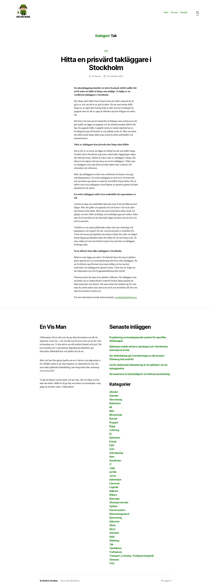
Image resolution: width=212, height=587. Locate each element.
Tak (106, 51)
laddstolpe (115, 479)
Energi (112, 441)
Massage (114, 498)
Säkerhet (114, 521)
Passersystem (117, 510)
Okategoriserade (118, 502)
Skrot (112, 529)
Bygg (112, 426)
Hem (166, 12)
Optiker (113, 506)
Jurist (112, 475)
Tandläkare (115, 548)
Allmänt (113, 392)
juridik (112, 472)
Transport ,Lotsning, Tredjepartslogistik (131, 555)
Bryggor (113, 422)
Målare (113, 494)
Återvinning (115, 399)
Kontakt (184, 12)
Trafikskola (115, 552)
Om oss (174, 12)
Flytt (111, 445)
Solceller (114, 533)
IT (110, 464)
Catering (114, 430)
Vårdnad (114, 559)
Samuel (97, 76)
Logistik (113, 487)
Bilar (111, 411)
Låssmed (114, 483)
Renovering (115, 517)
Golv (111, 449)
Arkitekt (113, 395)
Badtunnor (115, 403)
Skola (112, 525)
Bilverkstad (115, 414)
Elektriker (114, 437)
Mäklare (113, 491)
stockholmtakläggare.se (126, 297)
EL (110, 433)
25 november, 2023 (115, 76)
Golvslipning (116, 453)
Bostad (113, 418)
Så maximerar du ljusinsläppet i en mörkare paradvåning (139, 374)
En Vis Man (52, 581)
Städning (114, 540)
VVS (111, 563)
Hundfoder (115, 460)
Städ (112, 536)
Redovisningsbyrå (119, 514)
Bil (110, 407)
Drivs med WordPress (70, 581)
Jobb (112, 468)
